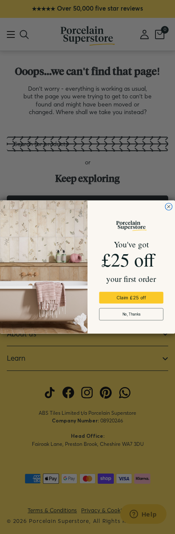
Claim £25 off (131, 298)
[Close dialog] (168, 206)
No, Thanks (131, 314)
